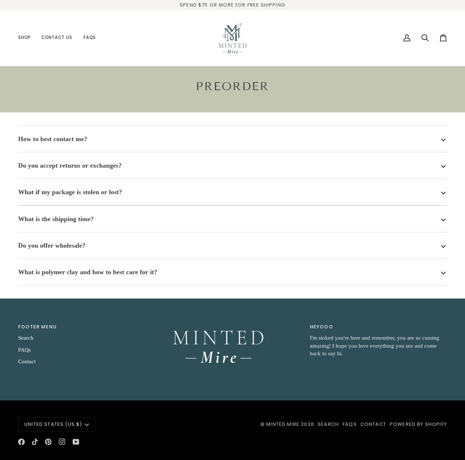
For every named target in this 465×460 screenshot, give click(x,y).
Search (25, 338)
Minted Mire (282, 424)
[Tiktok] (35, 442)
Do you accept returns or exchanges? (70, 165)
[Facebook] (21, 442)
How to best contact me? (52, 139)
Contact (27, 361)
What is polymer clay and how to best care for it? (87, 272)
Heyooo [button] (321, 326)
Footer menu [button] (37, 326)
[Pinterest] (48, 442)
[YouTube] (76, 442)
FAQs (24, 350)
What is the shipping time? (56, 219)
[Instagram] (62, 442)
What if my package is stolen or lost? (70, 192)
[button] (27, 38)
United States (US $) (53, 424)
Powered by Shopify (418, 424)
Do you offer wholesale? (51, 245)
